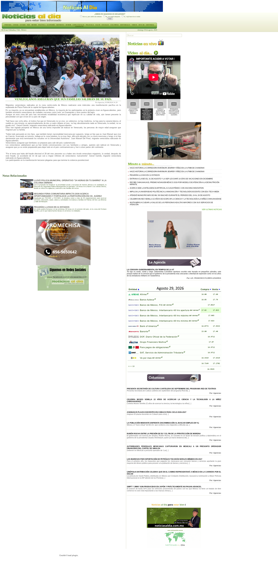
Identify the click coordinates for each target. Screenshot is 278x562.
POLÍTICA (41, 25)
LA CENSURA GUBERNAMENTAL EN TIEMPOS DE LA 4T (150, 270)
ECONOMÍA (51, 25)
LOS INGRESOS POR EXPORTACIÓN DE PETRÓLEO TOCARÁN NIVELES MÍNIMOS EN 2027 (164, 459)
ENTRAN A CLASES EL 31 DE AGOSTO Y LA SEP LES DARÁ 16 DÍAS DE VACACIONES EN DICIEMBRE (171, 179)
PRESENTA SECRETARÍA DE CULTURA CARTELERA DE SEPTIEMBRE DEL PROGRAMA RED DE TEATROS (171, 389)
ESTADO (23, 25)
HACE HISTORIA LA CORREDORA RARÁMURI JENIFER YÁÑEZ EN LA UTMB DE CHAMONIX (167, 168)
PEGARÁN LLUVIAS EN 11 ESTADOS (51, 207)
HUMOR (68, 25)
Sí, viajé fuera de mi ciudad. (132, 16)
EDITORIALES (125, 25)
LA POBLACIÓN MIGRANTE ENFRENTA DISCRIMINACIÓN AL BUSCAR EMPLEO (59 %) (163, 423)
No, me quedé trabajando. (113, 16)
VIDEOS (134, 25)
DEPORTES (60, 25)
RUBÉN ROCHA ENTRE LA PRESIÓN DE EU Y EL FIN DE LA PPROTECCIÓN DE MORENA (164, 434)
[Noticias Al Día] (32, 22)
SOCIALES (105, 25)
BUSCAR (142, 25)
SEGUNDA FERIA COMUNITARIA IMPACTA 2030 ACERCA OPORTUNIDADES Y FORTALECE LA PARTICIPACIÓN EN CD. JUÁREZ (68, 195)
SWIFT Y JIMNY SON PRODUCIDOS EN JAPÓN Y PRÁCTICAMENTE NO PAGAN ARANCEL (164, 487)
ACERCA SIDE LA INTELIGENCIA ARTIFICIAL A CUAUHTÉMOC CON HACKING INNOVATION (167, 188)
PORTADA (7, 25)
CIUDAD (15, 25)
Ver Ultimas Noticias (212, 209)
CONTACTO (79, 26)
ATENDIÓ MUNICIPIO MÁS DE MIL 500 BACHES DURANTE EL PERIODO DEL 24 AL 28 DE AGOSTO (170, 195)
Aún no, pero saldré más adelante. (92, 16)
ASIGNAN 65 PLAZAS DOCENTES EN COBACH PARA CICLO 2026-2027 (156, 412)
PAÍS (28, 25)
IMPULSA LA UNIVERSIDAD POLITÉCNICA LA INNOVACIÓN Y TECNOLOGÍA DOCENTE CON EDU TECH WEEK (174, 192)
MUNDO (34, 25)
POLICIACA (90, 25)
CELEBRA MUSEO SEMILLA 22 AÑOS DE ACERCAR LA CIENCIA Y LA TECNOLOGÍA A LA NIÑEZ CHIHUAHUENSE (175, 199)
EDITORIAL (150, 25)
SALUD (97, 25)
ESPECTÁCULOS (78, 25)
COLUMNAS (114, 25)
